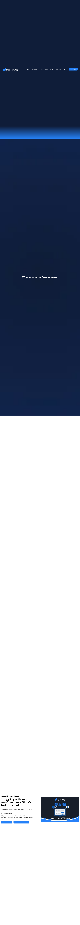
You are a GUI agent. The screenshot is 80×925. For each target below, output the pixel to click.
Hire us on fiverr (60, 69)
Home (27, 69)
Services (34, 69)
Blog (51, 69)
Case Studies (44, 69)
